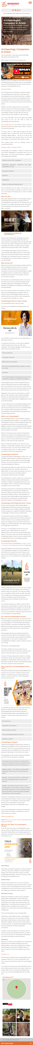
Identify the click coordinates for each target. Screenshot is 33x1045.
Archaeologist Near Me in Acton (10, 1039)
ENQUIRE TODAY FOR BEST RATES (11, 147)
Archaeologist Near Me (7, 124)
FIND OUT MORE (6, 89)
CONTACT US (5, 954)
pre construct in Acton (15, 819)
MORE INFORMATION (7, 816)
